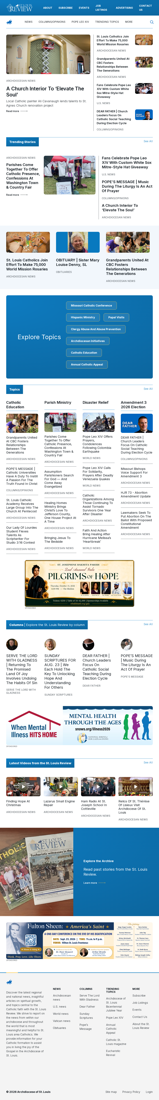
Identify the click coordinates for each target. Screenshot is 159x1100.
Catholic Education (84, 352)
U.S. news (103, 103)
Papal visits (116, 317)
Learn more (90, 882)
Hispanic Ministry (83, 317)
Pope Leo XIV (80, 21)
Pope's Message (132, 676)
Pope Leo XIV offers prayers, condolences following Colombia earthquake (98, 444)
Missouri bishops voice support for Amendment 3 (134, 472)
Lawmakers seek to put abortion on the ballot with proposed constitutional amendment (136, 520)
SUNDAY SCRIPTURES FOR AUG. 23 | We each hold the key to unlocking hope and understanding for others (60, 671)
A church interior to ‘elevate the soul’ (120, 207)
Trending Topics (107, 21)
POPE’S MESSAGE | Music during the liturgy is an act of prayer (127, 186)
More (129, 21)
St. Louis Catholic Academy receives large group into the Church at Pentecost (22, 505)
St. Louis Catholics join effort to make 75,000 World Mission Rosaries (113, 40)
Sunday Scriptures (58, 694)
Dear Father (91, 685)
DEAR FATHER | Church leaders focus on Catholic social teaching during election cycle (136, 445)
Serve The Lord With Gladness (21, 691)
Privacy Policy (131, 1091)
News (28, 21)
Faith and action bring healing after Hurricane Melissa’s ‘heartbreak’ (97, 536)
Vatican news (61, 1021)
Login (149, 1091)
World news (91, 458)
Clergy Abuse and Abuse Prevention (96, 329)
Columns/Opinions (52, 21)
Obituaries (64, 272)
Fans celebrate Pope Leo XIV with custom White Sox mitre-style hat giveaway (127, 162)
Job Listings (140, 1002)
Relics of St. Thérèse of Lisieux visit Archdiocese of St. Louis (134, 806)
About (47, 7)
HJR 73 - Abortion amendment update (136, 494)
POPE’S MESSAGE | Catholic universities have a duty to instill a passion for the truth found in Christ (22, 476)
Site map (111, 1091)
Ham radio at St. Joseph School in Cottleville (94, 805)
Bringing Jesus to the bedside (57, 539)
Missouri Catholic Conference (91, 305)
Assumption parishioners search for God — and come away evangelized (59, 479)
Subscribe (66, 7)
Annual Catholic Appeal (87, 364)
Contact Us (139, 1016)
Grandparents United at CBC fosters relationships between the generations (127, 267)
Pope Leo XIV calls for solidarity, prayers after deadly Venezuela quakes (98, 473)
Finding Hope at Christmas (18, 803)
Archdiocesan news (20, 80)
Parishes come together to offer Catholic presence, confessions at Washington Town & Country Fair (23, 176)
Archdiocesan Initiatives (88, 341)
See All (148, 141)
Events (84, 7)
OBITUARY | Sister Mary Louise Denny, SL (77, 262)
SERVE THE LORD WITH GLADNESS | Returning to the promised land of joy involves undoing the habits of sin (21, 669)
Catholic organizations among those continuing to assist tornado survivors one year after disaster (98, 505)
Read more (12, 111)
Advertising (124, 7)
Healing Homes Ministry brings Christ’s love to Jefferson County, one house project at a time (60, 512)
